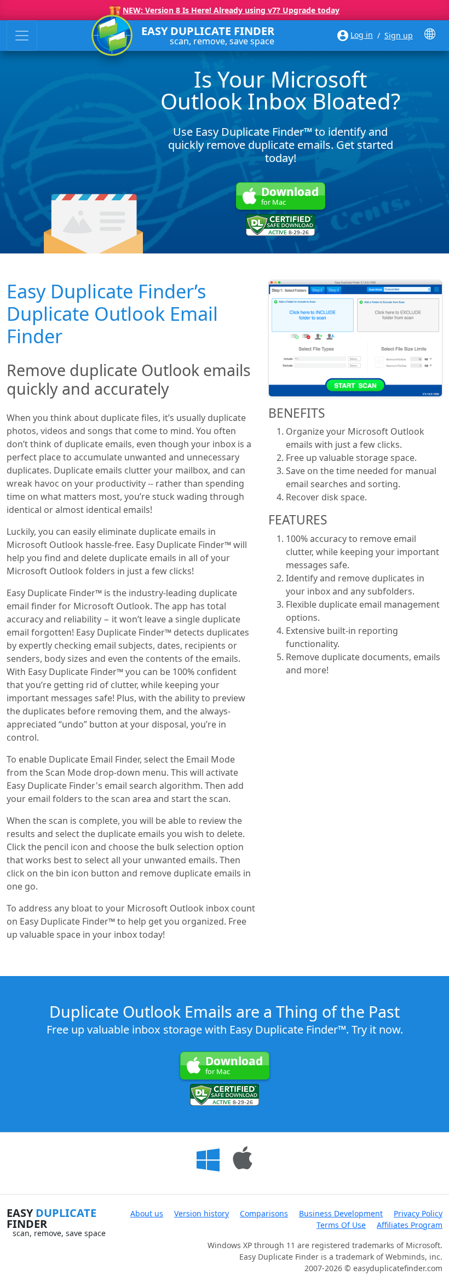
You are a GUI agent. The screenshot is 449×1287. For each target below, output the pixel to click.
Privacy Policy (418, 1213)
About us (146, 1213)
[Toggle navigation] (22, 35)
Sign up (398, 35)
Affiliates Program (409, 1225)
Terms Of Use (341, 1225)
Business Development (341, 1213)
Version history (201, 1213)
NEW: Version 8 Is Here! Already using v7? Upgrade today (231, 10)
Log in (361, 35)
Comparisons (264, 1213)
